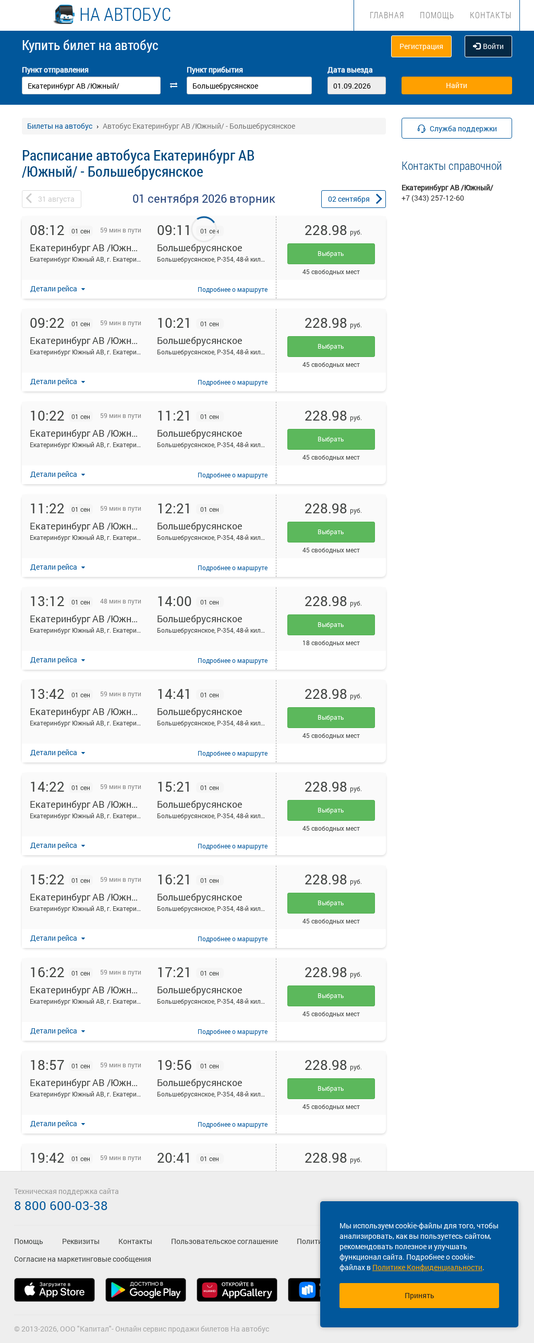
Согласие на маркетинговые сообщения (82, 1259)
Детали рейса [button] (54, 288)
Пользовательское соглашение (224, 1241)
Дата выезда (350, 70)
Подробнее (233, 289)
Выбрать (331, 253)
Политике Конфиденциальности (427, 1267)
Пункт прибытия (215, 70)
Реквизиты (81, 1241)
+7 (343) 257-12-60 (433, 198)
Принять (419, 1295)
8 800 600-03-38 (61, 1205)
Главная (387, 14)
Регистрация (421, 46)
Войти (493, 46)
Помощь (437, 14)
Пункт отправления (55, 70)
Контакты (491, 14)
